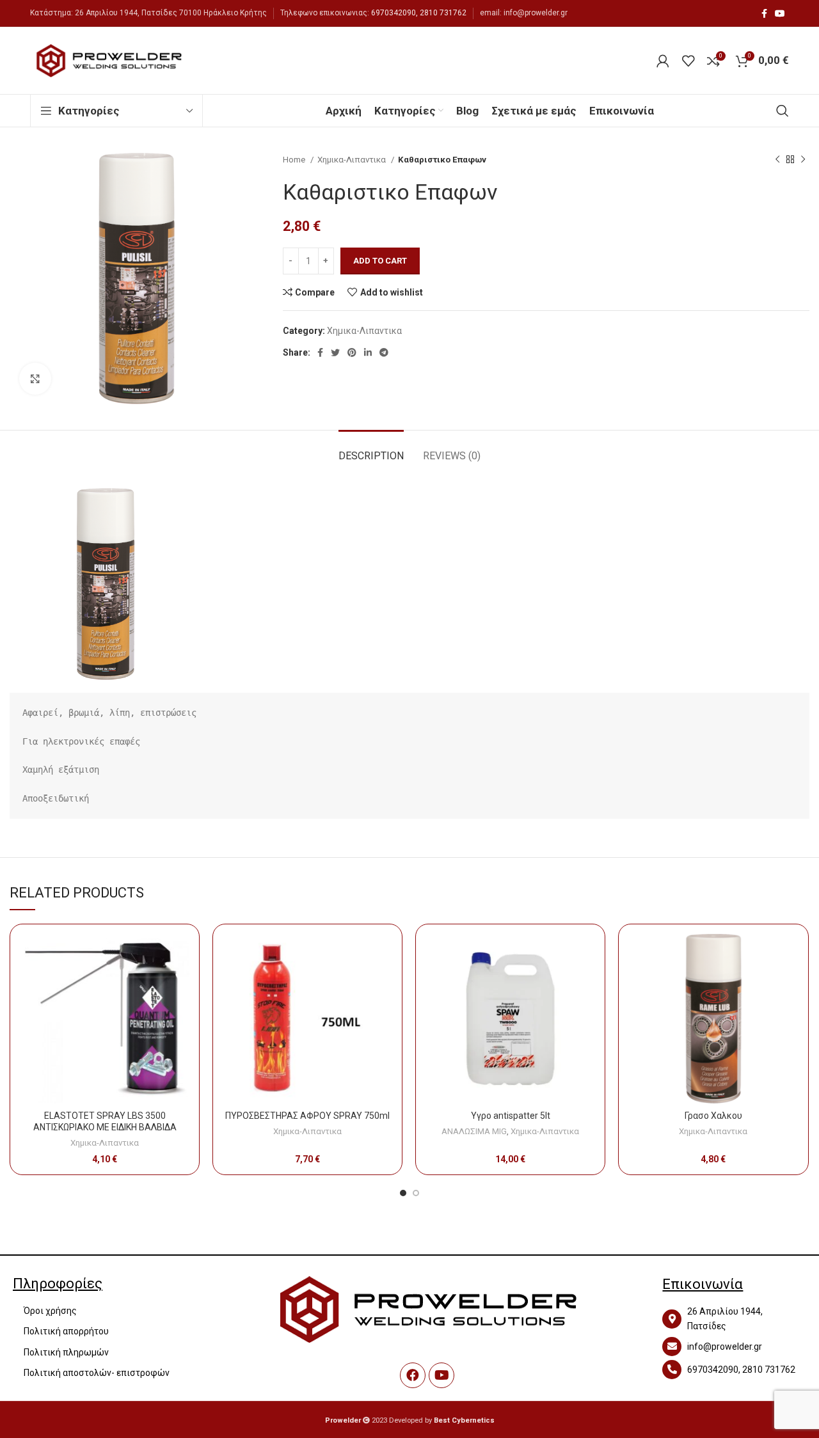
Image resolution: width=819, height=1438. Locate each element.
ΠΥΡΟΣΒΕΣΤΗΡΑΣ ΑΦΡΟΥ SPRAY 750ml (307, 1115)
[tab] (371, 449)
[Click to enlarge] (35, 379)
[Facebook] (412, 1375)
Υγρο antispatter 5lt (510, 1115)
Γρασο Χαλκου (713, 1115)
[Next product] (803, 160)
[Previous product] (777, 160)
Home (295, 159)
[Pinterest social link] (352, 352)
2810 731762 (443, 12)
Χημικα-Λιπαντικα (352, 159)
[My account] (663, 61)
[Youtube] (441, 1375)
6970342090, (394, 12)
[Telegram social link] (384, 352)
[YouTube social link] (780, 13)
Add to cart (380, 260)
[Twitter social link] (335, 352)
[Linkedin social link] (368, 352)
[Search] (782, 110)
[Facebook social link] (764, 13)
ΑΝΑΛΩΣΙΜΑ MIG (474, 1131)
